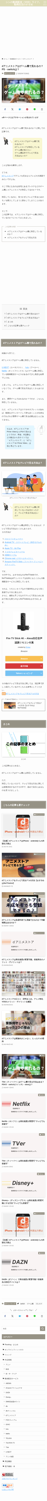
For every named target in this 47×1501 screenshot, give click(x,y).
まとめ (10, 321)
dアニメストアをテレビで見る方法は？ (24, 317)
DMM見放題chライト (13, 1401)
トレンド (8, 1354)
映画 (7, 1369)
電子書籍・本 (10, 1466)
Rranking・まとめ (11, 1344)
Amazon (24, 658)
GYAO (8, 1424)
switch (22, 1303)
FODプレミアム (11, 1420)
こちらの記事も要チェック (19, 325)
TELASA (9, 1438)
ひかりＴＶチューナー (14, 538)
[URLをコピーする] (42, 109)
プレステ (39, 1303)
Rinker (28, 647)
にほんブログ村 (8, 1489)
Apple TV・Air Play (13, 548)
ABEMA (8, 1383)
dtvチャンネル (11, 1411)
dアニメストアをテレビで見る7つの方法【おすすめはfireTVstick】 (30, 705)
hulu (27, 367)
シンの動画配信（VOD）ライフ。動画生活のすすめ (23, 3)
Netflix (4, 370)
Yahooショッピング (24, 673)
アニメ (8, 1364)
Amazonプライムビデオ (14, 1388)
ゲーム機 (30, 1303)
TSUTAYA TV (10, 1443)
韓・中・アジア (11, 1374)
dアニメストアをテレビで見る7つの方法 (22, 693)
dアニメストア (9, 73)
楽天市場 (24, 666)
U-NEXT (5, 367)
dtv (7, 1406)
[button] (5, 109)
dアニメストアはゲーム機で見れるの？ (24, 313)
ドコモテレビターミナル (15, 551)
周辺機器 (8, 1461)
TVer (7, 1447)
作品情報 (8, 1359)
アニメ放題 (10, 1456)
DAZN (8, 1392)
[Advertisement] (23, 31)
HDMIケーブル (11, 554)
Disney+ (8, 1397)
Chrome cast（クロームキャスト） (19, 558)
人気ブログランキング (9, 1478)
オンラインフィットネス (14, 1349)
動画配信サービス (11, 1378)
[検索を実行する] (42, 1328)
